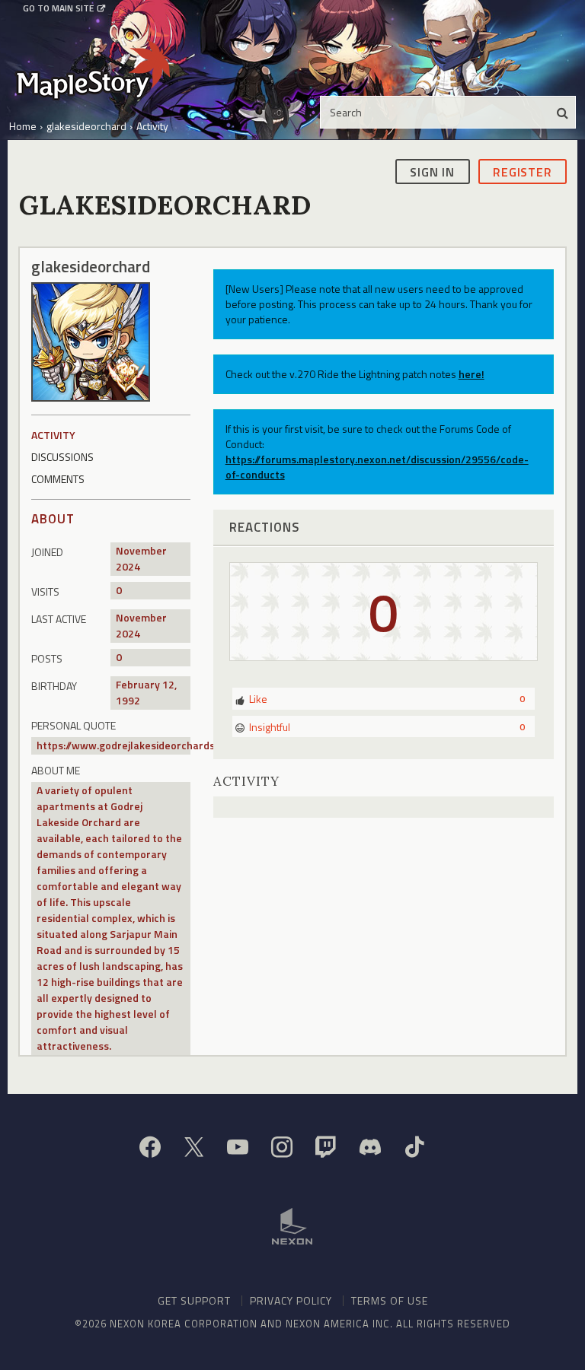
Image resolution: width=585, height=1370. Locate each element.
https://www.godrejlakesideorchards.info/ (139, 745)
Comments (58, 479)
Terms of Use (389, 1300)
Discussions (62, 457)
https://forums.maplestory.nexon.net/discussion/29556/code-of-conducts (377, 466)
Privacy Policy (291, 1300)
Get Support (194, 1300)
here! (471, 374)
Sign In (432, 172)
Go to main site (58, 8)
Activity (53, 435)
